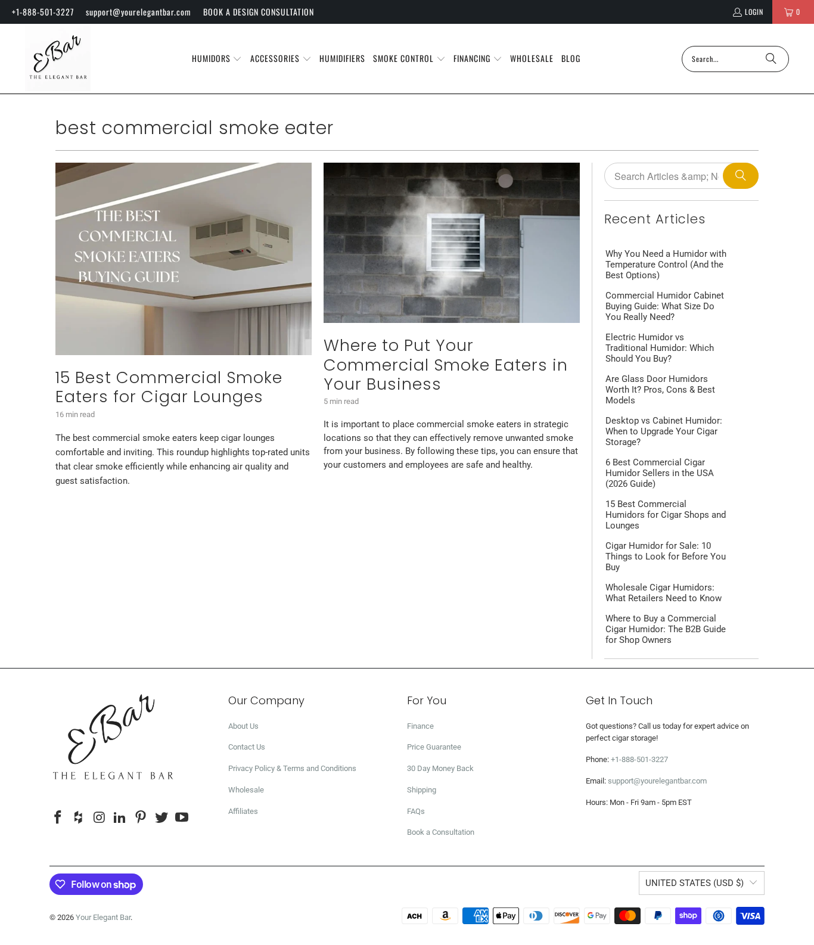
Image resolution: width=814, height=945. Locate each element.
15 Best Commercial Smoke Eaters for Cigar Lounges (168, 387)
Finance (420, 726)
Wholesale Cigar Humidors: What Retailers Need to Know (663, 593)
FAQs (416, 811)
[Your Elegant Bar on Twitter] (161, 818)
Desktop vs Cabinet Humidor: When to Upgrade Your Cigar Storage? (663, 431)
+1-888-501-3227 (43, 11)
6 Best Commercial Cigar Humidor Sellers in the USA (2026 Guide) (659, 473)
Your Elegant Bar (103, 917)
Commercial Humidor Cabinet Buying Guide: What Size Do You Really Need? (664, 306)
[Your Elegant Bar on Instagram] (99, 818)
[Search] (771, 59)
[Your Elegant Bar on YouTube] (182, 818)
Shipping (421, 789)
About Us (243, 726)
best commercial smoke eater (194, 128)
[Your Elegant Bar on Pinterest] (141, 818)
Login (754, 12)
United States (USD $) (694, 883)
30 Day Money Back (440, 768)
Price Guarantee (434, 746)
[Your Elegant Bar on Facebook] (58, 818)
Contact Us (246, 746)
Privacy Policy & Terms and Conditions (292, 768)
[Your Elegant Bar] (58, 59)
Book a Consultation (440, 832)
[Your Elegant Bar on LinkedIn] (120, 818)
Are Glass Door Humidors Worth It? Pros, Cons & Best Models (660, 390)
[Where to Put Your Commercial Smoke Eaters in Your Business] (452, 243)
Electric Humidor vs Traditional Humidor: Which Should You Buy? (659, 348)
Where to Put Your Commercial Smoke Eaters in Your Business (446, 364)
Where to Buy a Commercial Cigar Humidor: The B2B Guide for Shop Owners (665, 629)
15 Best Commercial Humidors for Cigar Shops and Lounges (665, 515)
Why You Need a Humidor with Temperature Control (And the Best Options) (665, 264)
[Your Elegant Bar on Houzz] (79, 818)
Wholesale (246, 789)
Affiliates (243, 811)
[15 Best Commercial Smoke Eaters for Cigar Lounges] (183, 259)
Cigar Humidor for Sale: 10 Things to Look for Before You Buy (665, 556)
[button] (217, 59)
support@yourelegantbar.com (138, 11)
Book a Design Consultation (258, 11)
